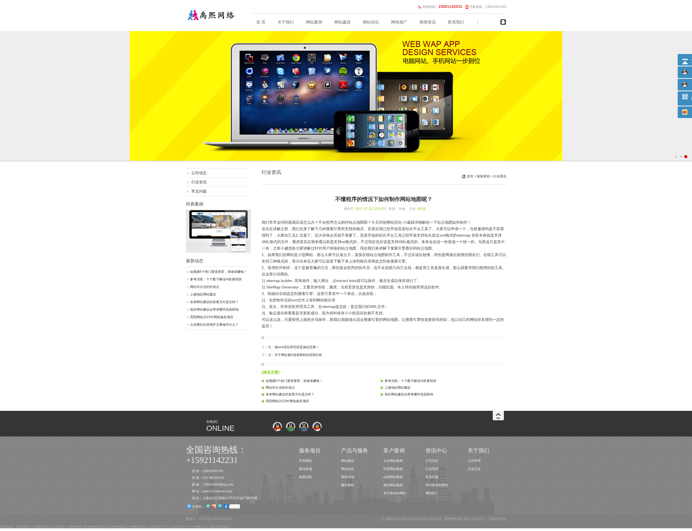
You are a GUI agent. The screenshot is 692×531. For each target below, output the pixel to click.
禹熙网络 (76, 527)
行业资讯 (199, 182)
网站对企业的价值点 (204, 287)
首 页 (260, 22)
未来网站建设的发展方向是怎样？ (214, 302)
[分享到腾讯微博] (220, 506)
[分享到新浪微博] (214, 506)
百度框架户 (60, 527)
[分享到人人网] (226, 506)
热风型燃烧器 (115, 527)
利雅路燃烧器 (94, 527)
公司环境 (474, 461)
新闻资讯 (428, 22)
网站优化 (371, 22)
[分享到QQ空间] (208, 506)
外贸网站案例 (393, 469)
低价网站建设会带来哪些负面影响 (214, 309)
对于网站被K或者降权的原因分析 (298, 355)
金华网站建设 (136, 527)
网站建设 (342, 22)
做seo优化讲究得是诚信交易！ (297, 347)
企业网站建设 (40, 527)
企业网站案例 (393, 461)
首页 (470, 176)
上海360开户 (178, 527)
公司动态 (199, 173)
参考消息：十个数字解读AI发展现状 (216, 279)
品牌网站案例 (393, 477)
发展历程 (305, 477)
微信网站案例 (393, 485)
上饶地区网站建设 (203, 294)
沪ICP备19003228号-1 (215, 519)
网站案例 (314, 22)
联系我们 (456, 22)
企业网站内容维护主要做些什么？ (214, 325)
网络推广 (399, 22)
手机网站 (305, 461)
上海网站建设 (496, 519)
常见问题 (199, 191)
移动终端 (305, 469)
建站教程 (347, 485)
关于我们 (286, 22)
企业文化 (474, 469)
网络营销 (347, 477)
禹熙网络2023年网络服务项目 (211, 317)
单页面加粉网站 (394, 493)
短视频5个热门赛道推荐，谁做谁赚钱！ (218, 272)
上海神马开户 (157, 527)
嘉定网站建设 (219, 527)
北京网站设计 (198, 527)
